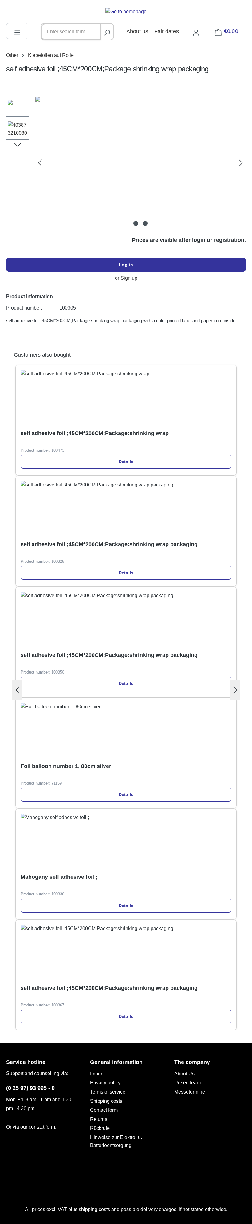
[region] (126, 163)
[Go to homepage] (126, 11)
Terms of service (107, 1091)
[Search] (106, 32)
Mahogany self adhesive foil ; (59, 877)
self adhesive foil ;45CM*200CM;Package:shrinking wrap (95, 433)
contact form (42, 1127)
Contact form (104, 1110)
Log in (126, 264)
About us (137, 31)
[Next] (241, 163)
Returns (98, 1119)
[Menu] (17, 31)
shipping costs (94, 1209)
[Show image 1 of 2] (135, 223)
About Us (184, 1073)
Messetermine (189, 1091)
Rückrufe (100, 1128)
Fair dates (166, 31)
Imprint (97, 1073)
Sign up (128, 278)
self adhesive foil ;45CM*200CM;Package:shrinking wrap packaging (109, 544)
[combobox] (71, 32)
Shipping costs (106, 1101)
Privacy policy (105, 1082)
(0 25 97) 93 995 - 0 (30, 1088)
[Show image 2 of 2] (145, 223)
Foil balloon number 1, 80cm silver (66, 766)
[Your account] (196, 31)
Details (126, 461)
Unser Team (187, 1082)
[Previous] (40, 163)
